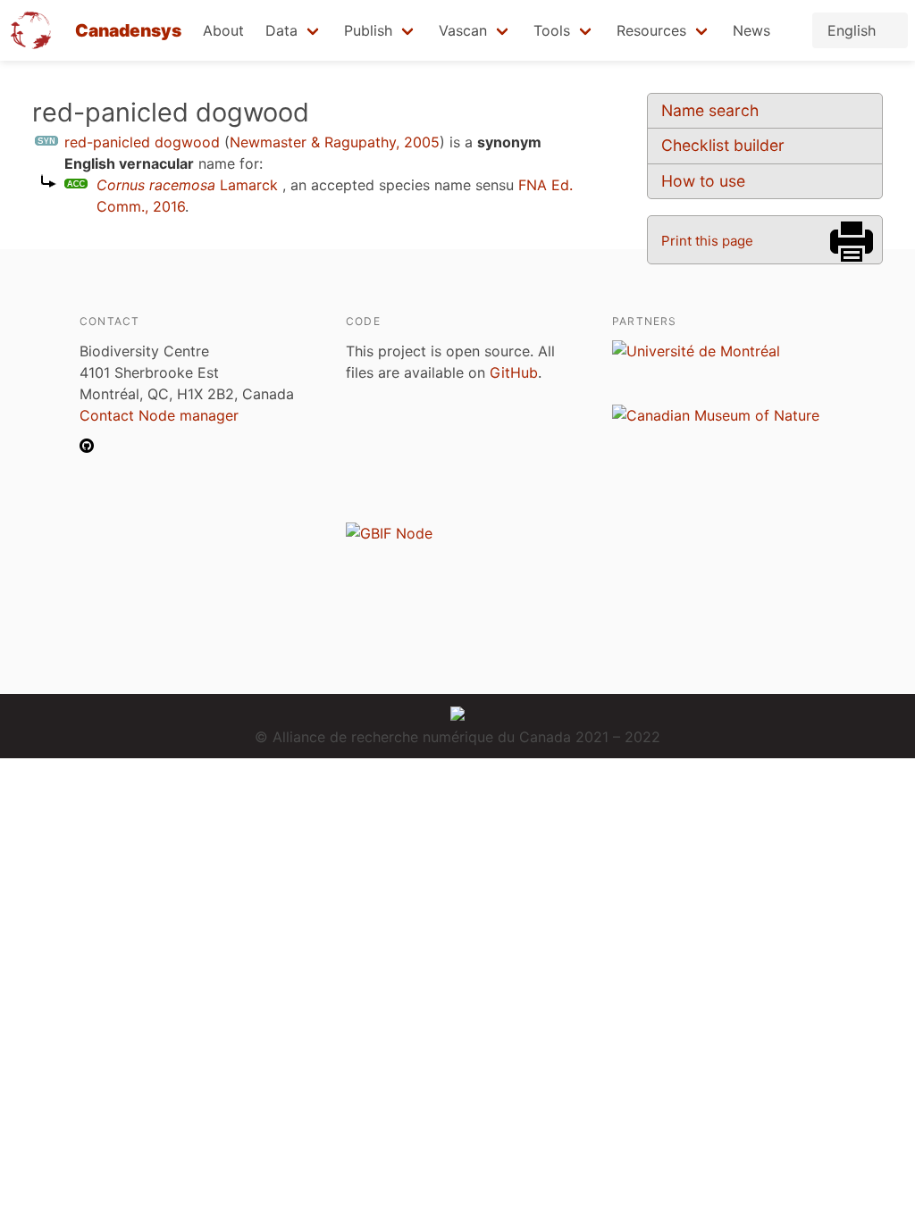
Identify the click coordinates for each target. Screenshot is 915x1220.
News (751, 30)
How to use (703, 180)
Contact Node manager (159, 415)
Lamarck (187, 185)
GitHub (514, 372)
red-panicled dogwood (142, 142)
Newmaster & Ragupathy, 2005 (335, 142)
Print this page (707, 240)
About (223, 30)
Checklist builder (723, 145)
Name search (710, 110)
